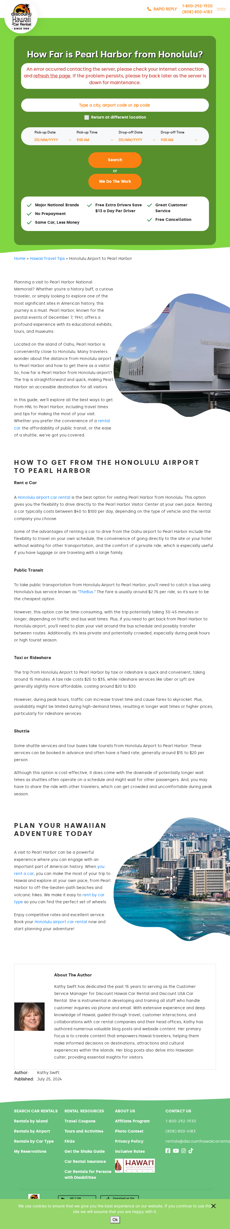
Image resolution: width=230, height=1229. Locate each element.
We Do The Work (115, 181)
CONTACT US (178, 1111)
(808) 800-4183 (197, 12)
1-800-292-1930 (197, 6)
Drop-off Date (130, 132)
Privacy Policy (129, 1141)
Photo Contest (129, 1131)
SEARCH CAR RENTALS (36, 1111)
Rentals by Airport (32, 1131)
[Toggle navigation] (221, 8)
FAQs (70, 1141)
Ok (115, 1219)
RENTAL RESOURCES (84, 1111)
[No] (213, 1206)
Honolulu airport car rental (44, 497)
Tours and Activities (84, 1131)
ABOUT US (125, 1111)
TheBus (86, 592)
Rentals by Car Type (34, 1141)
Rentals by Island (31, 1121)
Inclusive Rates (130, 1151)
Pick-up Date (45, 132)
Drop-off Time (172, 132)
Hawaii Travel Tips (47, 258)
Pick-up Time (87, 132)
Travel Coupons (80, 1121)
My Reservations (30, 1151)
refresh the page (51, 75)
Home (20, 258)
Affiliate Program (132, 1121)
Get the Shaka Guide (85, 1151)
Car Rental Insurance (85, 1161)
